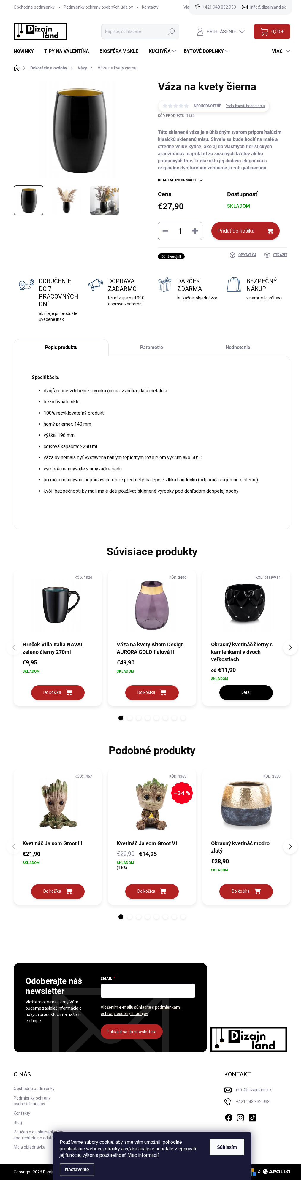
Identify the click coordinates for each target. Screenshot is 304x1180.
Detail (246, 692)
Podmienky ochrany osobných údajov (98, 7)
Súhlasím (227, 1147)
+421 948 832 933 (253, 1101)
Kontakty (150, 7)
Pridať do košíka (236, 231)
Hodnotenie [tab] (238, 347)
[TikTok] (252, 1116)
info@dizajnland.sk (254, 1089)
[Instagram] (240, 1116)
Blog (18, 1122)
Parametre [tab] (151, 347)
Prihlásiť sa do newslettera (131, 1031)
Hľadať (171, 31)
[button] (120, 718)
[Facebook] (228, 1116)
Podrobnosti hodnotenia (245, 106)
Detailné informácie (177, 180)
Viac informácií (143, 1155)
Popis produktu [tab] (61, 347)
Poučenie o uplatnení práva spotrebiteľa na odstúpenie (39, 1135)
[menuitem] (26, 51)
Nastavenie (77, 1169)
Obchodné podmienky (34, 7)
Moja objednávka (29, 1147)
